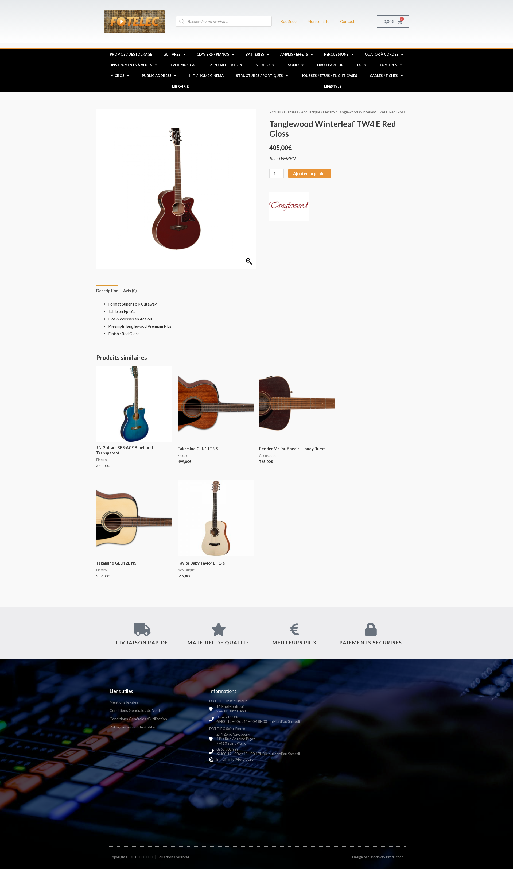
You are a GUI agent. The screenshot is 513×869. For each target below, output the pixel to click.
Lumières (388, 65)
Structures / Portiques (259, 76)
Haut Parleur (330, 65)
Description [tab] (107, 290)
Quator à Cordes (381, 54)
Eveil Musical (183, 65)
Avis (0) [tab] (130, 290)
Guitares (172, 54)
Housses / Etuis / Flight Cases (328, 76)
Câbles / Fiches (384, 76)
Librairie (180, 86)
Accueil (275, 112)
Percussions (336, 54)
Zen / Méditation (226, 65)
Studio (263, 65)
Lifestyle (332, 86)
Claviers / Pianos (213, 54)
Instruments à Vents (131, 65)
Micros (117, 76)
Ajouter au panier (309, 173)
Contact (347, 21)
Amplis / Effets (294, 54)
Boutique (288, 21)
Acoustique (310, 112)
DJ (359, 65)
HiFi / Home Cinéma (206, 76)
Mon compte (318, 21)
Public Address (157, 76)
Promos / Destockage (131, 54)
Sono (293, 65)
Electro (329, 112)
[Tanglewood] (289, 206)
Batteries (255, 54)
